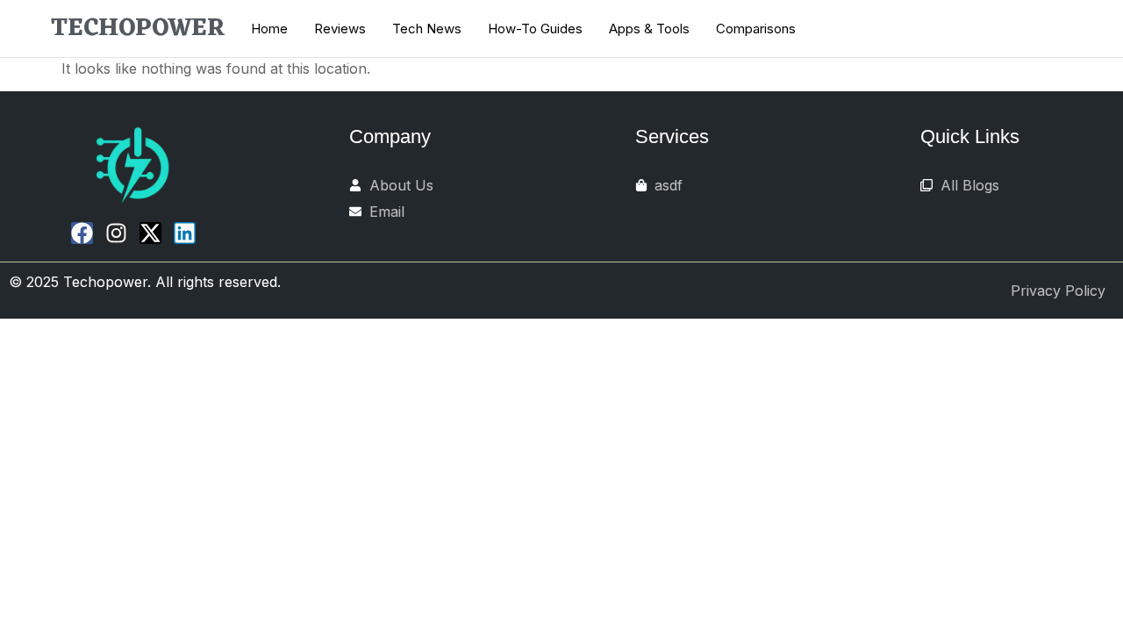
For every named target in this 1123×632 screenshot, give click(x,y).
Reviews (340, 28)
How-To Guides (535, 28)
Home (269, 28)
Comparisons (756, 28)
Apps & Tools (649, 28)
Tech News (426, 28)
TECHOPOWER (138, 29)
